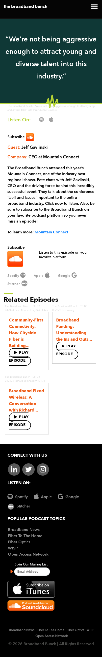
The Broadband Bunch (20, 106)
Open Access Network (28, 555)
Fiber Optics (19, 542)
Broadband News (24, 530)
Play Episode (18, 357)
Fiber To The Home (25, 536)
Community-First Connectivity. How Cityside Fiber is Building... (26, 333)
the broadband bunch (25, 7)
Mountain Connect (51, 232)
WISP (13, 548)
